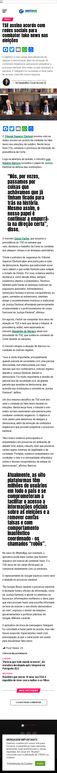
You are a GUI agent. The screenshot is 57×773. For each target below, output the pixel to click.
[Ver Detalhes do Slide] (28, 3)
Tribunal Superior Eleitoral (19, 136)
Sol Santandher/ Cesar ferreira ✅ (30, 83)
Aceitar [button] (40, 763)
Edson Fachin (21, 238)
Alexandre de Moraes (24, 331)
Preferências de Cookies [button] (20, 763)
